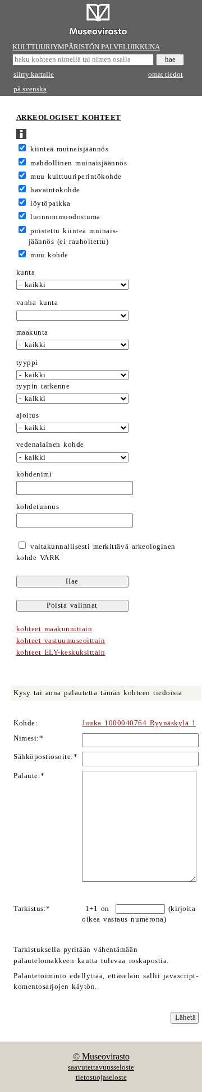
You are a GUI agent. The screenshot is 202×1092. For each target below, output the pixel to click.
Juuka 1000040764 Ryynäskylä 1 (139, 723)
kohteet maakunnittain (54, 629)
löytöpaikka (50, 203)
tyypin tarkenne (43, 386)
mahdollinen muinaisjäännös (78, 163)
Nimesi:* (28, 738)
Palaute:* (29, 776)
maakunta (32, 332)
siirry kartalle (33, 74)
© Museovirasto (101, 1056)
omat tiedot (165, 74)
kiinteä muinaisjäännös (69, 149)
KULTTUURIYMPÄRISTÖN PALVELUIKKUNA (86, 47)
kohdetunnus (37, 507)
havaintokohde (55, 190)
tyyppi (27, 363)
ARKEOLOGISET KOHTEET (68, 118)
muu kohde (49, 255)
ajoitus (27, 415)
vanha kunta (37, 303)
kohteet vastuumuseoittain (60, 641)
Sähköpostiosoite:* (45, 757)
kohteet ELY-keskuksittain (60, 652)
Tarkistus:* (31, 909)
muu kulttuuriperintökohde (76, 177)
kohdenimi (34, 474)
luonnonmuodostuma (65, 217)
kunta (25, 272)
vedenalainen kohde (50, 444)
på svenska (30, 89)
